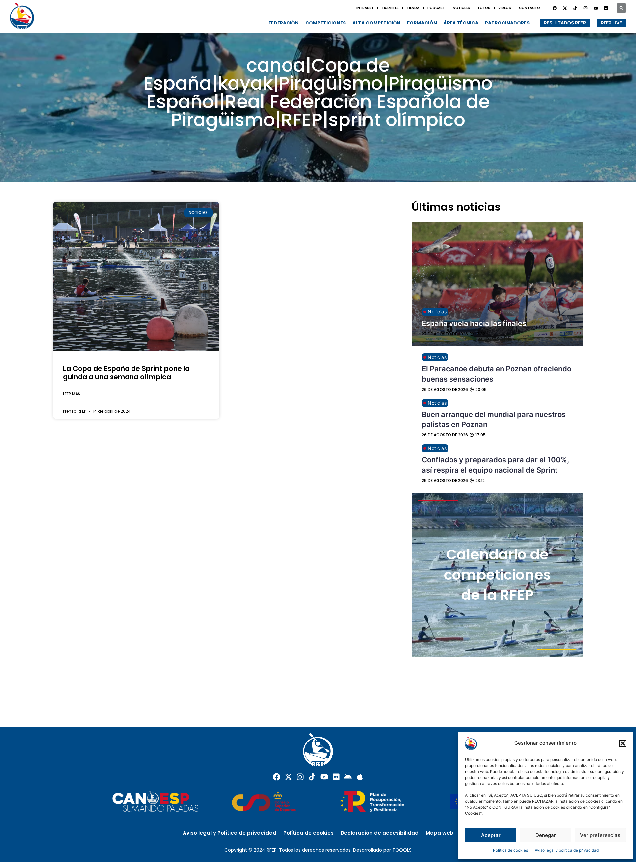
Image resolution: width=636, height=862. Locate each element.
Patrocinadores (507, 23)
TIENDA (413, 7)
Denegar (545, 835)
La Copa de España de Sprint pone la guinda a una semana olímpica (126, 373)
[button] (622, 743)
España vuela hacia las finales (474, 323)
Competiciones (325, 23)
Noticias (437, 311)
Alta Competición (376, 23)
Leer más (71, 394)
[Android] (348, 777)
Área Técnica (461, 23)
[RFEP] (25, 16)
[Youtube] (595, 8)
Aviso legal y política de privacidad (567, 850)
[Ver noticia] (136, 276)
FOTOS (484, 7)
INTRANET (365, 7)
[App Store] (360, 777)
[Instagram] (585, 8)
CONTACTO (529, 7)
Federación (283, 23)
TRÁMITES (390, 7)
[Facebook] (554, 8)
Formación (422, 23)
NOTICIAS (461, 7)
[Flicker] (606, 8)
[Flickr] (336, 777)
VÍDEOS (504, 7)
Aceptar (491, 835)
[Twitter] (564, 8)
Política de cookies (510, 850)
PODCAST (436, 7)
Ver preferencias (600, 835)
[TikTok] (575, 8)
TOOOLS (402, 850)
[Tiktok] (312, 777)
